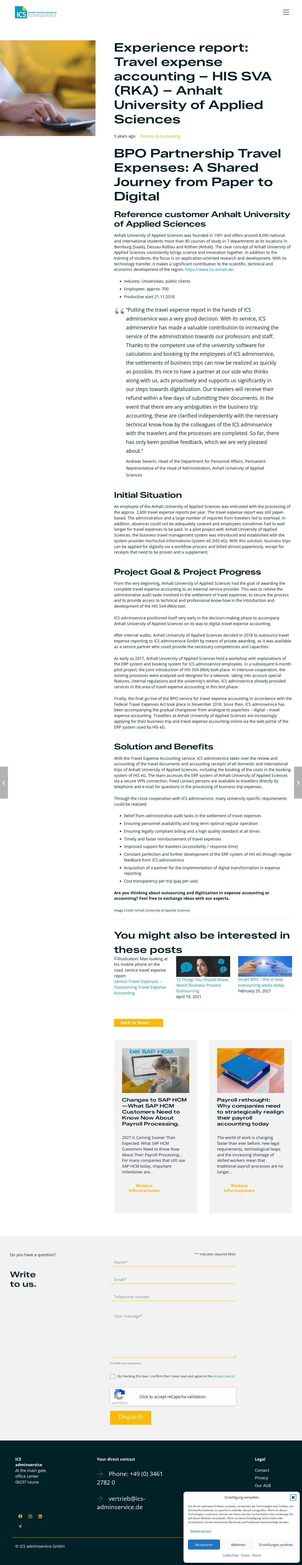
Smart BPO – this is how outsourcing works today (261, 982)
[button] (293, 1497)
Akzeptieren (204, 1544)
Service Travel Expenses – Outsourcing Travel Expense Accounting (140, 987)
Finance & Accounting (160, 136)
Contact (262, 1470)
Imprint (256, 1555)
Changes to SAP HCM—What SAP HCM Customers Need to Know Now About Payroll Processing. (154, 1112)
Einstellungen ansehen (276, 1544)
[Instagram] (30, 1516)
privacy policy (223, 1376)
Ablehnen (238, 1544)
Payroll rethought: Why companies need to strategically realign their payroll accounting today (250, 1112)
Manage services (200, 1531)
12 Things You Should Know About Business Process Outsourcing (202, 985)
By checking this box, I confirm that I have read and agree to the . (177, 1376)
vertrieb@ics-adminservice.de (121, 1502)
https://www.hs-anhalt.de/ (209, 269)
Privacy (245, 1555)
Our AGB (263, 1485)
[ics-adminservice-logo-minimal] (35, 12)
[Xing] (20, 1526)
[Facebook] (20, 1516)
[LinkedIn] (40, 1516)
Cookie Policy (231, 1555)
